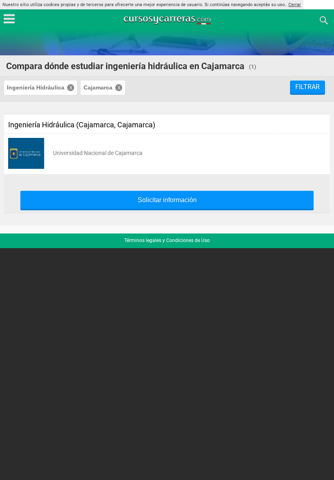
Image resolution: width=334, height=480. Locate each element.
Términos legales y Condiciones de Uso (167, 240)
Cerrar (294, 4)
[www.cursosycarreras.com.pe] (168, 19)
